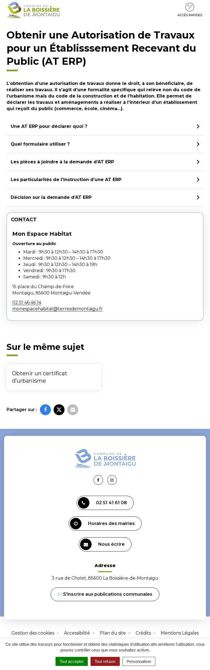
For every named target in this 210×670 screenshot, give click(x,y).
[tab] (105, 126)
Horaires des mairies (111, 523)
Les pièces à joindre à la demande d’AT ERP (62, 161)
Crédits (143, 633)
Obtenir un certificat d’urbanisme (39, 377)
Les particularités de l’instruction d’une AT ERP (66, 179)
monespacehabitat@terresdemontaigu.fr (57, 308)
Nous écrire (111, 544)
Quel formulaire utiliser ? (40, 144)
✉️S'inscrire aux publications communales (105, 594)
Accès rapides (189, 15)
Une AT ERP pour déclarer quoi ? (49, 126)
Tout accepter (72, 661)
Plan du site (113, 633)
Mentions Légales (180, 633)
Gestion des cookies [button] (32, 633)
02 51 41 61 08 (111, 502)
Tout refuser (105, 661)
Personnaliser (139, 661)
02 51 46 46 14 (26, 302)
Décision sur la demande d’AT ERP (51, 197)
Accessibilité (77, 633)
